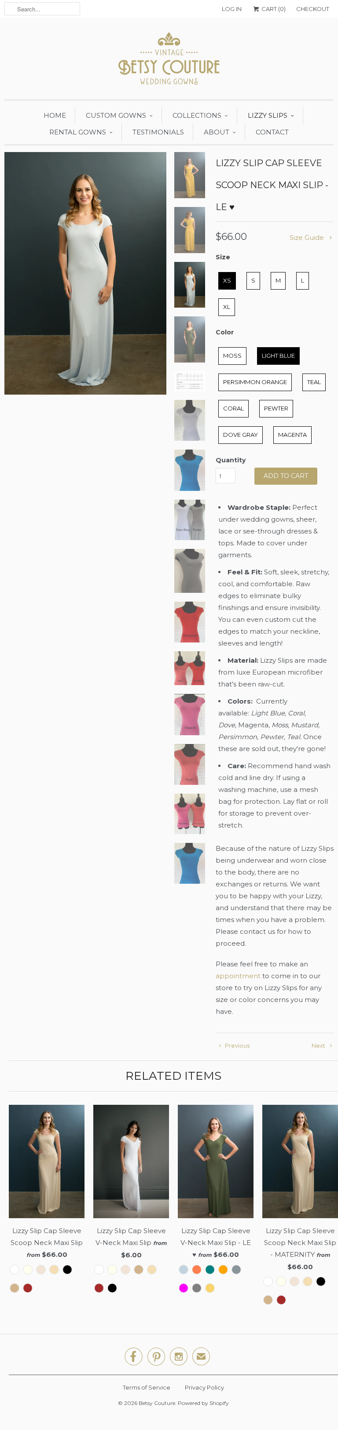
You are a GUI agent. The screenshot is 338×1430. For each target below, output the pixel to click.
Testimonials (158, 132)
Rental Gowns (77, 132)
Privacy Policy (204, 1387)
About (216, 132)
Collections (197, 115)
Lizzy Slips (267, 115)
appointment (238, 976)
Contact (272, 132)
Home (55, 115)
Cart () (273, 8)
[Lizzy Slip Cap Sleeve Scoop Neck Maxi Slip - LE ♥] (85, 273)
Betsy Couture (157, 1403)
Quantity (231, 460)
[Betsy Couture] (169, 61)
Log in (232, 8)
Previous (237, 1045)
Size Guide (308, 237)
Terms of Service (146, 1387)
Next (319, 1045)
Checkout (312, 8)
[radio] (227, 280)
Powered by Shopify (203, 1403)
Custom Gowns (116, 115)
